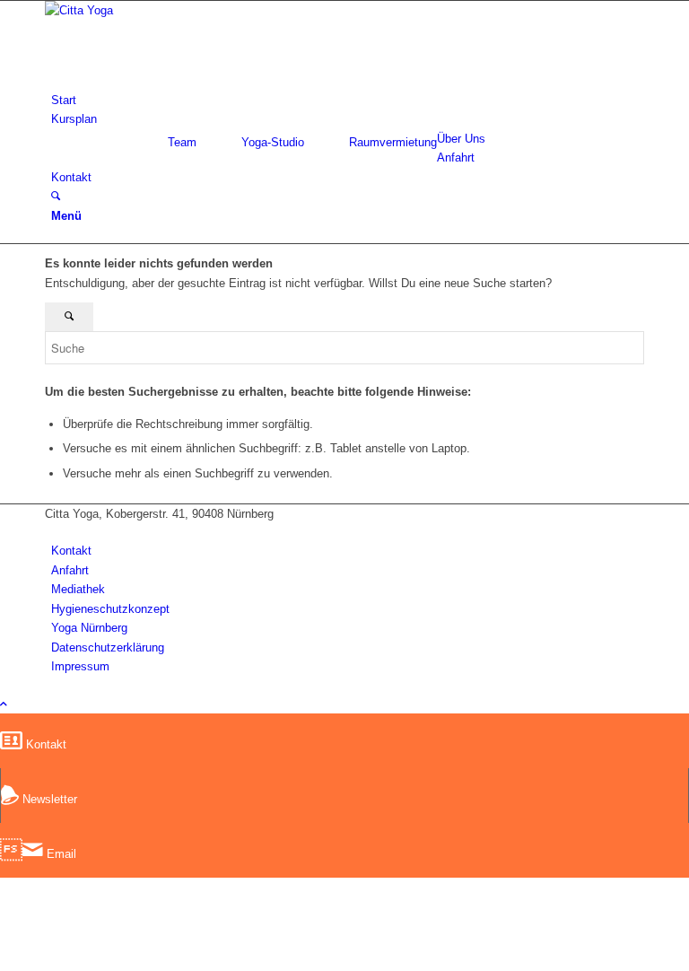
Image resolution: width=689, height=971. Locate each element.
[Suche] (55, 196)
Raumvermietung (393, 142)
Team (182, 142)
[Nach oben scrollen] (3, 704)
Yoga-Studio (272, 142)
